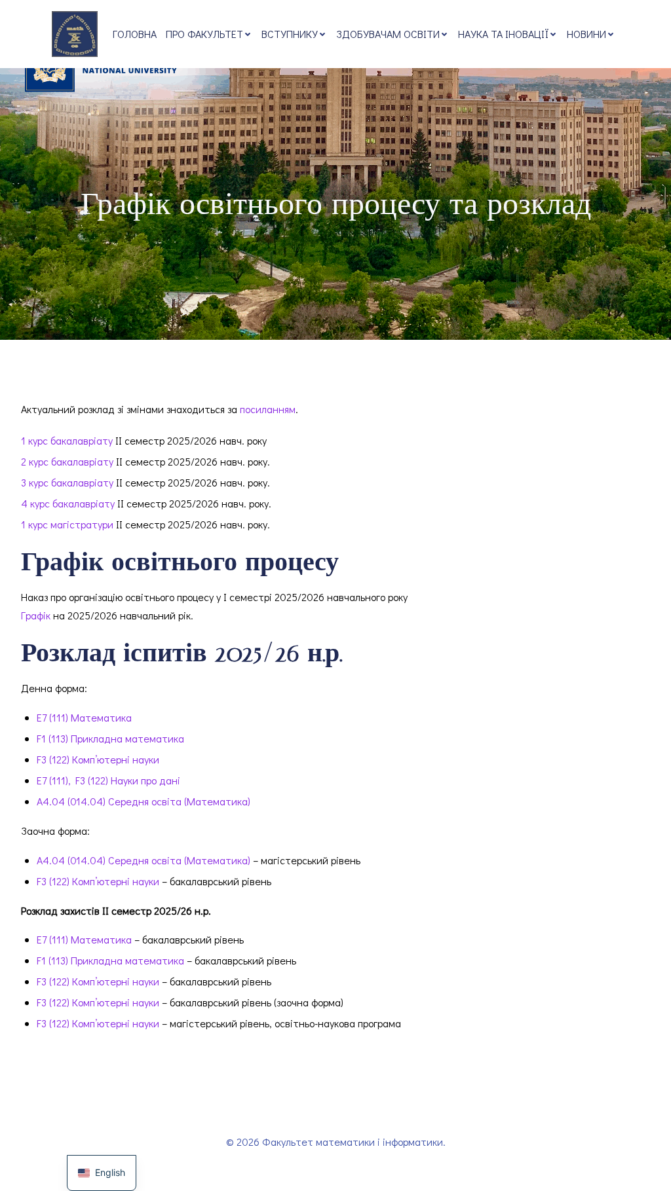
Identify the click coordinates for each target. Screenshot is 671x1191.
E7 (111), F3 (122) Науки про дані (108, 780)
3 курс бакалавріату (67, 482)
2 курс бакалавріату (67, 461)
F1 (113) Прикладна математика (110, 738)
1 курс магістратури (67, 524)
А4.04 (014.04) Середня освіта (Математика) (143, 801)
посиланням (268, 409)
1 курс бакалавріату (67, 440)
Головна (135, 34)
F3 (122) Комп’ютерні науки (98, 759)
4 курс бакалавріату (68, 503)
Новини (586, 34)
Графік (35, 615)
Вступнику (289, 34)
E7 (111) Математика (84, 717)
